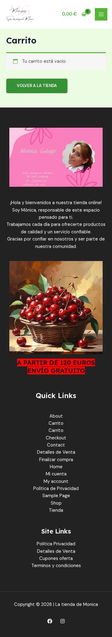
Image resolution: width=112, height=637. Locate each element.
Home (56, 467)
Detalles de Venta (56, 452)
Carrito (56, 423)
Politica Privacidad (56, 544)
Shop (56, 503)
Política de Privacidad (56, 489)
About (56, 416)
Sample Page (56, 496)
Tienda (56, 510)
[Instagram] (62, 621)
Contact (56, 445)
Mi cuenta (56, 474)
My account (56, 481)
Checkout (56, 438)
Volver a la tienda (37, 85)
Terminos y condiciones (56, 566)
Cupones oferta (56, 558)
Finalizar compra (56, 460)
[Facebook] (49, 621)
